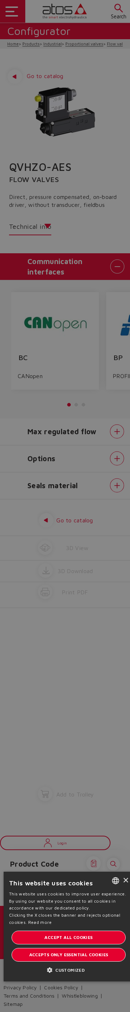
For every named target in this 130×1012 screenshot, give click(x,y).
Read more (40, 922)
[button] (68, 969)
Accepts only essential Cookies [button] (68, 954)
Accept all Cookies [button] (68, 937)
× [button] (125, 880)
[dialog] (65, 506)
